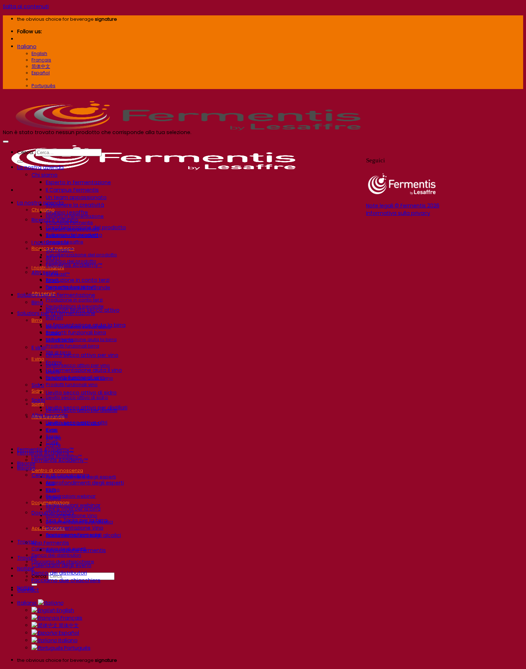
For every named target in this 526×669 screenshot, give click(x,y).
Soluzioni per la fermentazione (56, 295)
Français (70, 617)
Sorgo (53, 437)
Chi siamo (43, 210)
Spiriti (37, 404)
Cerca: (25, 152)
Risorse (26, 467)
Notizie (25, 587)
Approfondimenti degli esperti (85, 482)
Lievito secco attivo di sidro (77, 397)
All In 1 (53, 257)
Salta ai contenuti (26, 6)
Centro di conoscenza (57, 470)
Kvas (52, 430)
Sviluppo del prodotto (74, 234)
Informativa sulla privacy (398, 213)
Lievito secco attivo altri (76, 422)
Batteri (54, 317)
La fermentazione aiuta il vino (84, 370)
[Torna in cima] (6, 142)
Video (53, 497)
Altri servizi (44, 272)
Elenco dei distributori (56, 555)
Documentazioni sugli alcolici (83, 535)
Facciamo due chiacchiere (66, 580)
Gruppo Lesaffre (67, 212)
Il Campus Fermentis (72, 189)
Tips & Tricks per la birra (76, 520)
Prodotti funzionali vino (72, 385)
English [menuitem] (39, 53)
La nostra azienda (40, 167)
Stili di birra (59, 340)
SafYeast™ (59, 250)
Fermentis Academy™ (74, 265)
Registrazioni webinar (71, 496)
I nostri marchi (49, 242)
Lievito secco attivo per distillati (86, 407)
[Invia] (34, 585)
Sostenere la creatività (75, 204)
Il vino (37, 359)
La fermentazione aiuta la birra (81, 339)
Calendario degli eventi (61, 565)
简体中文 (68, 625)
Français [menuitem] (41, 60)
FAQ (51, 490)
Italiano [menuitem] (40, 79)
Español (68, 632)
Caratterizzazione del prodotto (81, 255)
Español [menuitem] (40, 73)
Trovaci (26, 557)
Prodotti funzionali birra (72, 346)
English (64, 610)
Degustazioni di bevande (78, 287)
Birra (36, 320)
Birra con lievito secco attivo (83, 310)
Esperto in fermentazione (78, 182)
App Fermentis (50, 542)
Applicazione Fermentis (76, 550)
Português (77, 647)
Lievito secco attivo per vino (78, 365)
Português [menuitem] (43, 86)
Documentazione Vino (74, 527)
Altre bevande (49, 415)
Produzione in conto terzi (74, 300)
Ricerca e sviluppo (54, 219)
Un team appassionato (76, 197)
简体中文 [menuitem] (40, 66)
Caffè (53, 445)
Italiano (26, 46)
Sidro (37, 391)
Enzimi (54, 362)
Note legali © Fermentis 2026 (402, 205)
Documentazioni (52, 512)
